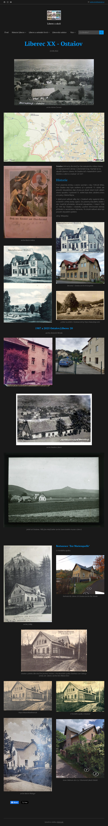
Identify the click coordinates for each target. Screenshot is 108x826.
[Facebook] (4, 2)
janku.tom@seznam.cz (97, 2)
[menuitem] (7, 32)
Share (16, 802)
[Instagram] (7, 2)
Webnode (60, 822)
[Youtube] (10, 2)
